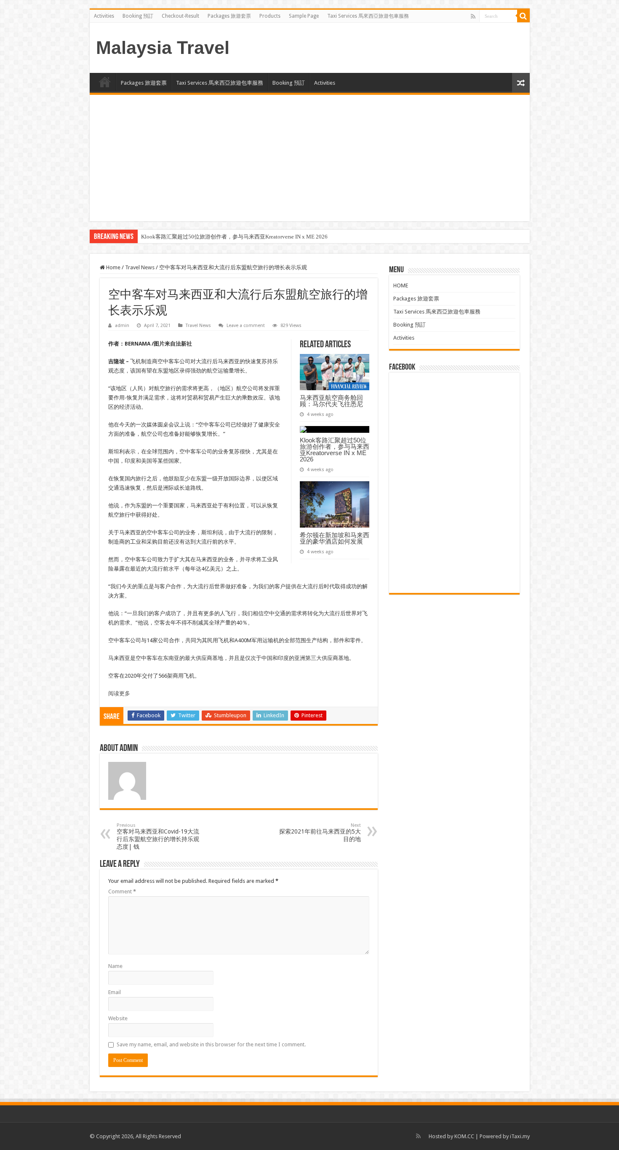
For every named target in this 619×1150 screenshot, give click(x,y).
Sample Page (304, 16)
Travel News (140, 267)
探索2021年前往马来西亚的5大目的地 (320, 832)
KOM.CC (464, 1136)
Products (269, 16)
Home (112, 267)
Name (115, 966)
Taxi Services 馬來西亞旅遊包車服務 (368, 16)
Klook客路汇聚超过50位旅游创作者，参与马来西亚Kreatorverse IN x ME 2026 (234, 236)
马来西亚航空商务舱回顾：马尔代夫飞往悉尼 (331, 400)
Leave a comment (246, 325)
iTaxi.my (520, 1136)
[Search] (523, 16)
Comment (122, 891)
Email (114, 992)
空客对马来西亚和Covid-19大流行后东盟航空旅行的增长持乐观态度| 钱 (158, 836)
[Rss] (473, 16)
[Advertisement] (310, 158)
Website (118, 1018)
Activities (104, 16)
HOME (105, 82)
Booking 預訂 (138, 16)
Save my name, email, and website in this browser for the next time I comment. (211, 1044)
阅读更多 (119, 693)
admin (122, 325)
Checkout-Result (180, 16)
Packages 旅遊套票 (229, 16)
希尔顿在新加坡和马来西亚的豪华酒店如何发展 (334, 538)
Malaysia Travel (162, 48)
